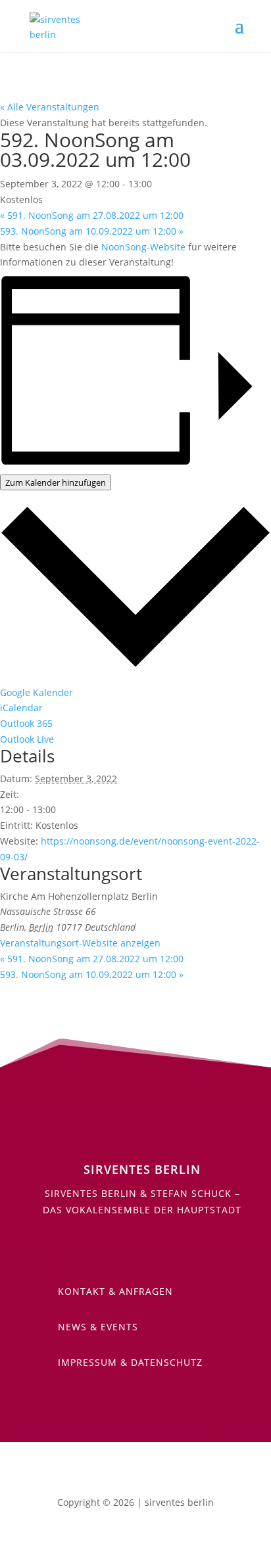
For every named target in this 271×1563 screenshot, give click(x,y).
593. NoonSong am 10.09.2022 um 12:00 (92, 231)
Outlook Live (27, 739)
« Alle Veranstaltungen (49, 107)
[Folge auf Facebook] (135, 1248)
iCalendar (21, 707)
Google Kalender (36, 692)
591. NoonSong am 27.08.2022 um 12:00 (92, 215)
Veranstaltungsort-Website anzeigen (80, 943)
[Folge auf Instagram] (161, 1248)
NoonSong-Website (143, 247)
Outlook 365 (26, 723)
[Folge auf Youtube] (109, 1248)
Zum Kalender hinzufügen (55, 482)
